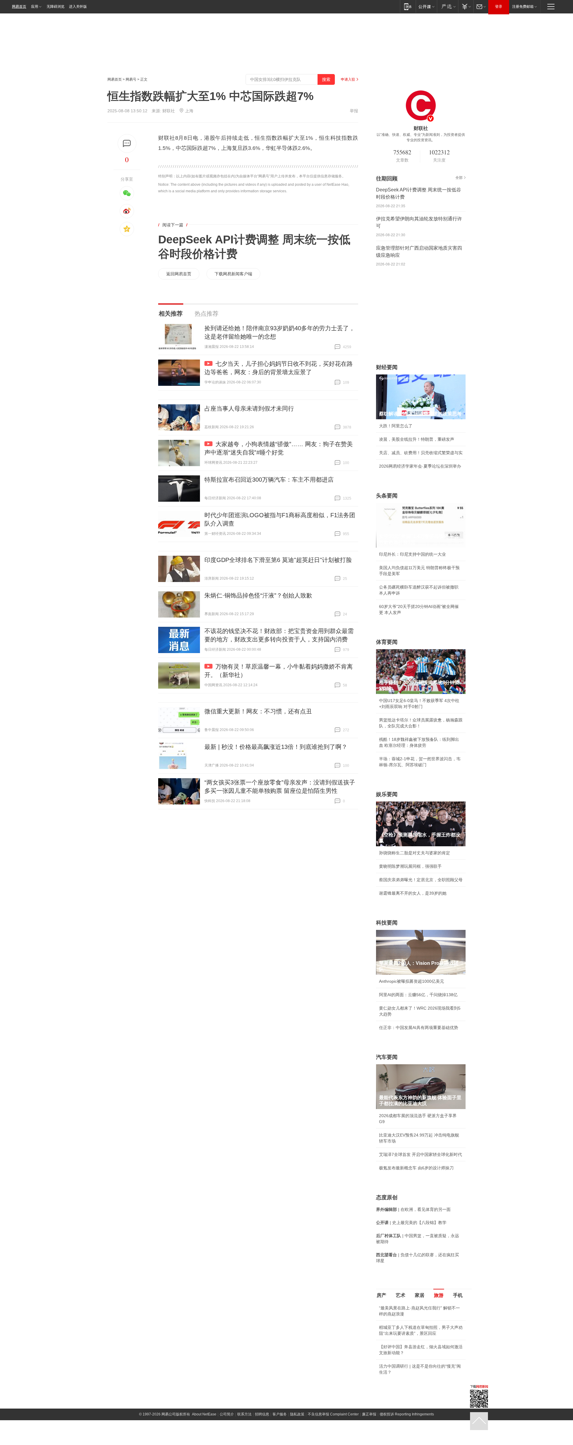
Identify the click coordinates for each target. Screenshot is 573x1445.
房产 (381, 1295)
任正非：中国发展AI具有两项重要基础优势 (418, 1027)
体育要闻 (387, 642)
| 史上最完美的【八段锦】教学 (411, 1222)
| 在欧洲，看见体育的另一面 (413, 1209)
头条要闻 (387, 496)
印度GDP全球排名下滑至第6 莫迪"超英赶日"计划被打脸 (278, 560)
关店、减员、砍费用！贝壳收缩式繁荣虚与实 (421, 452)
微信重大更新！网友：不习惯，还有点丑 (258, 711)
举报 (354, 111)
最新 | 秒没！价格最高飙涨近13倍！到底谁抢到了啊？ (275, 747)
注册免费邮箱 (523, 6)
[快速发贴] (127, 143)
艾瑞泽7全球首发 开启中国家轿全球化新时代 (420, 1154)
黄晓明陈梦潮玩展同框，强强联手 (410, 866)
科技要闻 (387, 923)
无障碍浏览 (55, 6)
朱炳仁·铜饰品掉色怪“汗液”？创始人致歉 (258, 595)
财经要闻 (387, 367)
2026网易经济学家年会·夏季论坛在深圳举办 (420, 466)
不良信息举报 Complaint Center (333, 1414)
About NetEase (204, 1414)
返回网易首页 (178, 273)
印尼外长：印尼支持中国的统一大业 (412, 554)
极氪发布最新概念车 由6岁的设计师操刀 (416, 1167)
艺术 (400, 1295)
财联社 (168, 110)
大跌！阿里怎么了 (395, 425)
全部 (459, 178)
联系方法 (244, 1414)
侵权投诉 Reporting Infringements (407, 1414)
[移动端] (408, 6)
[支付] (465, 6)
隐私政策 (297, 1414)
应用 (34, 6)
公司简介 (227, 1414)
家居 (419, 1295)
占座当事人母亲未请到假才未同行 (249, 408)
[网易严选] (447, 6)
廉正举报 (369, 1414)
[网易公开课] (426, 6)
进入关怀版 (78, 6)
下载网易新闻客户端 (233, 273)
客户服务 (279, 1414)
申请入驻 (348, 79)
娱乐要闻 (387, 794)
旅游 (438, 1295)
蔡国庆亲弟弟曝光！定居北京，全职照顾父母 (421, 879)
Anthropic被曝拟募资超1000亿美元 (411, 981)
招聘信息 (262, 1414)
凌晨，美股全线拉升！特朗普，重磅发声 (416, 439)
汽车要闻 (387, 1057)
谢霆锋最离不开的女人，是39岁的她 (412, 893)
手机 (458, 1295)
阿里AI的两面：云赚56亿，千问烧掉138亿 (418, 994)
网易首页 (19, 6)
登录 (498, 6)
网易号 (131, 79)
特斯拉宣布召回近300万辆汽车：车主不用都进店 (269, 479)
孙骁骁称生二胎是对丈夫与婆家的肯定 (414, 852)
